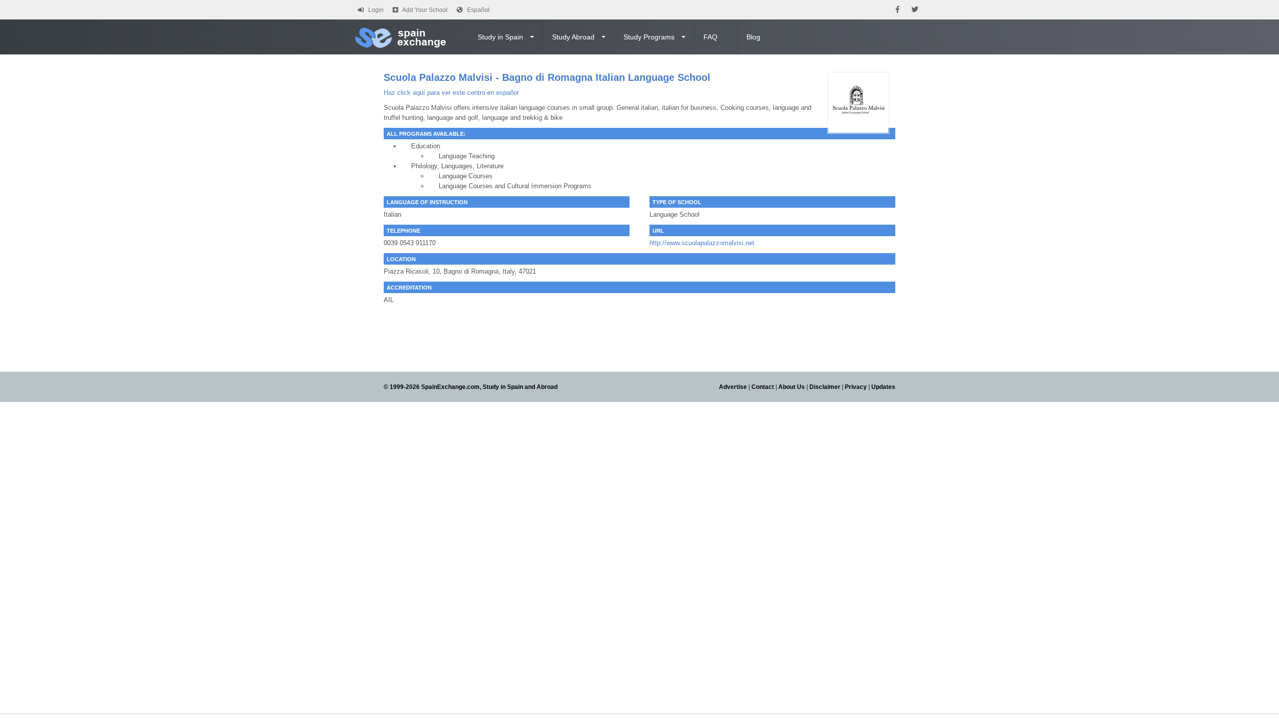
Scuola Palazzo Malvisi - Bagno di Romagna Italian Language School (547, 77)
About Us (791, 386)
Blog (753, 37)
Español (478, 9)
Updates (883, 386)
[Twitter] (914, 9)
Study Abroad (573, 37)
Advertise (733, 386)
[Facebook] (897, 9)
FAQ (710, 37)
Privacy (856, 386)
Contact (762, 386)
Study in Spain (500, 37)
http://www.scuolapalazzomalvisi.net (701, 243)
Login (376, 9)
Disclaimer (824, 386)
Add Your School (425, 9)
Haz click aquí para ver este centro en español (451, 92)
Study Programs (649, 37)
